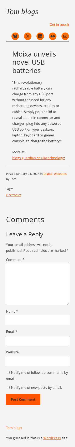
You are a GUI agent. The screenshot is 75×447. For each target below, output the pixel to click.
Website (12, 352)
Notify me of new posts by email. (36, 387)
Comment (15, 259)
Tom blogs (22, 11)
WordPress (52, 438)
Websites (60, 174)
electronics (13, 195)
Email (11, 331)
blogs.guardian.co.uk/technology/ (38, 158)
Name (12, 311)
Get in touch (59, 24)
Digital (48, 174)
